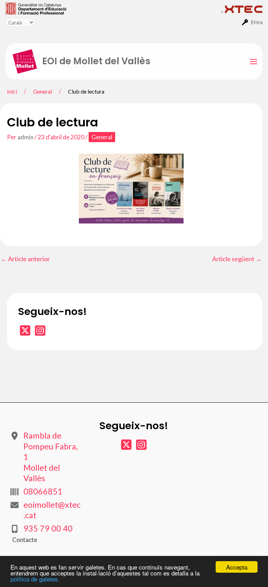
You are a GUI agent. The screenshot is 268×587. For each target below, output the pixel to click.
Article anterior (25, 259)
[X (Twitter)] (25, 332)
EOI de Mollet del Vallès (96, 61)
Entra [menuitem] (257, 22)
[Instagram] (40, 332)
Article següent (237, 259)
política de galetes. (35, 578)
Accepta (236, 567)
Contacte (24, 539)
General (101, 137)
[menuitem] (113, 8)
